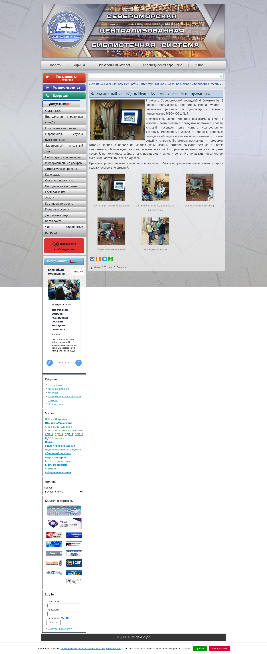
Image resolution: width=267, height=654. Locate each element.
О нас (199, 65)
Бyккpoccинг (66, 95)
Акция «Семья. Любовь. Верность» (115, 84)
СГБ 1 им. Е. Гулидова (114, 267)
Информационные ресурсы (63, 163)
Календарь (52, 174)
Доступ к (58, 104)
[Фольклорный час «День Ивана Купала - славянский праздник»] (111, 201)
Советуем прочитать (59, 180)
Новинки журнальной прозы (64, 396)
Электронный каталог (114, 65)
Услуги (49, 197)
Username (53, 601)
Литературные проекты (61, 168)
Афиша (79, 65)
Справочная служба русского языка (64, 137)
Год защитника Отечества (66, 78)
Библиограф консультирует (63, 157)
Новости (55, 65)
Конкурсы (53, 392)
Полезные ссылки (57, 209)
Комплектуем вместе (59, 203)
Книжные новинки (58, 388)
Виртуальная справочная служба (64, 119)
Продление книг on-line (60, 128)
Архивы (48, 487)
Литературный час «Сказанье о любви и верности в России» (180, 84)
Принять (200, 648)
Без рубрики (55, 385)
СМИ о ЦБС (53, 110)
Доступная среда (56, 215)
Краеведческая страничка (162, 65)
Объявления (55, 404)
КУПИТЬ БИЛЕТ (57, 261)
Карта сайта (53, 221)
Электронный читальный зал (64, 148)
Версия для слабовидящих (65, 246)
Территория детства (66, 87)
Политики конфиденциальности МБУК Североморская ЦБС (91, 648)
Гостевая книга (55, 192)
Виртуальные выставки (61, 186)
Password (53, 609)
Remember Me (56, 617)
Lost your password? (60, 628)
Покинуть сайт (219, 648)
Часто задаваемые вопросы (64, 229)
